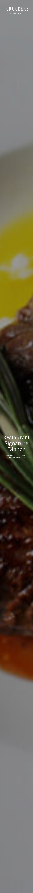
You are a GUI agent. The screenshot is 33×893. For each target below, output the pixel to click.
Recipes (24, 455)
